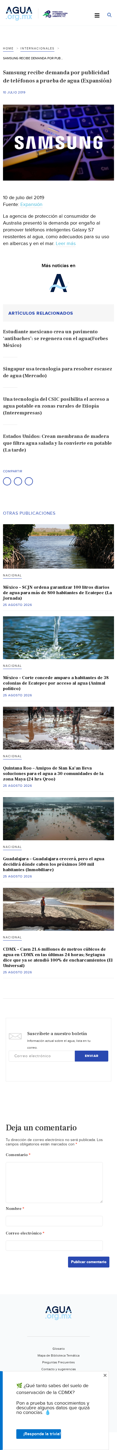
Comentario (18, 1154)
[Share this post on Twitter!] (18, 481)
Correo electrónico (25, 1233)
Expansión (30, 204)
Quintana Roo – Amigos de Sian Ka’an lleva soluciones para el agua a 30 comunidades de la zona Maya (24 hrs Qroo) (53, 773)
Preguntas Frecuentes (58, 1362)
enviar (91, 1056)
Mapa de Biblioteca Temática (58, 1355)
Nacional (12, 575)
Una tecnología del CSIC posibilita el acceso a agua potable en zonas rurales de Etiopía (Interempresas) (56, 406)
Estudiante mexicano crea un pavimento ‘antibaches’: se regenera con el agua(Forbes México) (55, 339)
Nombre (15, 1208)
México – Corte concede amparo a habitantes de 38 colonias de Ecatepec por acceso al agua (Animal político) (56, 683)
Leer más (66, 243)
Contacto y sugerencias (58, 1369)
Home (8, 48)
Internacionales (37, 48)
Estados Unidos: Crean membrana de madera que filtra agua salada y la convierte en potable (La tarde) (57, 443)
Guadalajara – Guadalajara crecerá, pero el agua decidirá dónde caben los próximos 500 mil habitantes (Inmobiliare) (53, 864)
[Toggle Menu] (97, 15)
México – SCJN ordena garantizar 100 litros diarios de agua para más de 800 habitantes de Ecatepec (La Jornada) (57, 593)
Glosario (59, 1349)
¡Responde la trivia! (42, 1434)
